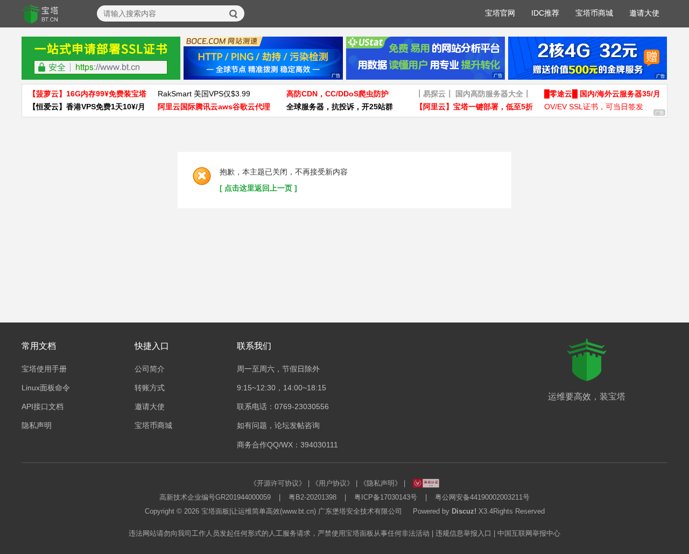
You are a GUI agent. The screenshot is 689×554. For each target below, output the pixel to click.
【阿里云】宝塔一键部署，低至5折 (474, 106)
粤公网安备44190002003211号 (482, 497)
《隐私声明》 (381, 483)
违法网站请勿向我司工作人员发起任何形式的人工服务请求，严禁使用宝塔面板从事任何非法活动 (279, 533)
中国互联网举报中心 (528, 533)
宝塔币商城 (594, 13)
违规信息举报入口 (463, 533)
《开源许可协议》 (278, 483)
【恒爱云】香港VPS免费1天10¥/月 (87, 106)
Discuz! (464, 511)
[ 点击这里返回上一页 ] (258, 188)
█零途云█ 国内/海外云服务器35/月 (602, 93)
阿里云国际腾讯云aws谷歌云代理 (214, 106)
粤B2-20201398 (312, 497)
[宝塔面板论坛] (40, 14)
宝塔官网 (500, 13)
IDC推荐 (545, 13)
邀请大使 (644, 13)
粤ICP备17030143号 (385, 497)
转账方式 (150, 387)
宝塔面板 (215, 511)
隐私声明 (37, 425)
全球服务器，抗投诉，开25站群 (339, 106)
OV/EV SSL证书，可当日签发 (593, 106)
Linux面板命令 (46, 387)
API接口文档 (43, 406)
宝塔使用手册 (44, 368)
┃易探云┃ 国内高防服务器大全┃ (473, 93)
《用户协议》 (333, 483)
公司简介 (150, 368)
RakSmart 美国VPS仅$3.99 (204, 93)
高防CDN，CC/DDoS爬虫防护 (337, 93)
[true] (233, 14)
